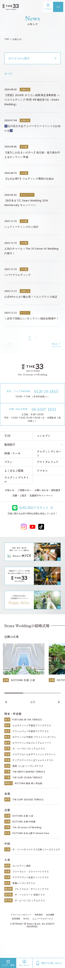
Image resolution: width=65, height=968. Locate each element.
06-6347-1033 (44, 409)
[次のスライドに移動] (59, 702)
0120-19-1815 (46, 391)
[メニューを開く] (58, 7)
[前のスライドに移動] (6, 702)
